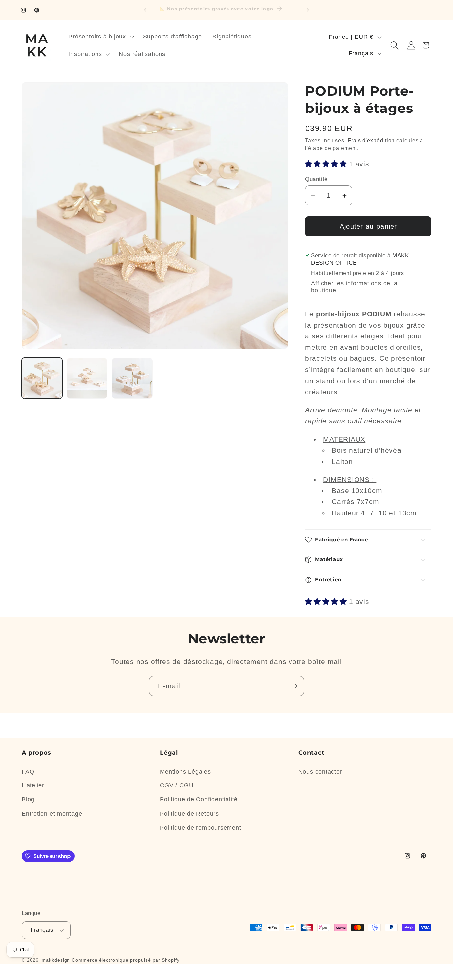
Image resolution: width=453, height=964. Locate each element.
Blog (28, 799)
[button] (100, 36)
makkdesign (56, 960)
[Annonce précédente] (145, 10)
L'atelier (33, 785)
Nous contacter (320, 771)
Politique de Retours (189, 813)
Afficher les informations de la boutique (354, 287)
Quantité (316, 179)
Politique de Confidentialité (199, 799)
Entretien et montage (52, 813)
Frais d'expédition (371, 140)
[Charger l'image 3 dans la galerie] (132, 378)
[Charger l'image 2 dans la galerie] (87, 378)
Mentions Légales (185, 771)
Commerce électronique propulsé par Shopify (125, 960)
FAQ (28, 771)
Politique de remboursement (200, 827)
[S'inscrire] (294, 686)
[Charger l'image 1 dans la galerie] (42, 378)
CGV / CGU (176, 785)
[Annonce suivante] (307, 10)
